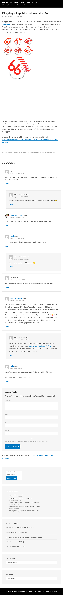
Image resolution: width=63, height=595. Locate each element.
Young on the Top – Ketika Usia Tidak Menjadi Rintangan (24, 506)
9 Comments (18, 16)
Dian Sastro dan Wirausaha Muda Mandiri (20, 498)
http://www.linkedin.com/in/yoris (40, 346)
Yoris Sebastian (8, 16)
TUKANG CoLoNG (16, 215)
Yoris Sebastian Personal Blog (20, 2)
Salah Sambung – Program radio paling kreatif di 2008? (24, 510)
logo (53, 152)
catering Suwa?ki (16, 298)
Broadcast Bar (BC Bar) (17, 542)
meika (12, 366)
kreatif (50, 152)
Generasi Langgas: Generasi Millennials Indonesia (28, 537)
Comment (8, 400)
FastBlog (54, 591)
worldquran (9, 537)
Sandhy (12, 236)
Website (7, 430)
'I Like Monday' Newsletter (11, 471)
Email (7, 422)
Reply (7, 184)
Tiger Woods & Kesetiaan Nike (25, 527)
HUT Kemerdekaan (33, 152)
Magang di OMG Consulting (17, 495)
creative (10, 152)
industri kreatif (43, 152)
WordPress (47, 591)
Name (7, 414)
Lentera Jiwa (6, 24)
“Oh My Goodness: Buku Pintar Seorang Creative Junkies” (25, 502)
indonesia (15, 152)
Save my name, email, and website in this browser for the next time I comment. (26, 441)
